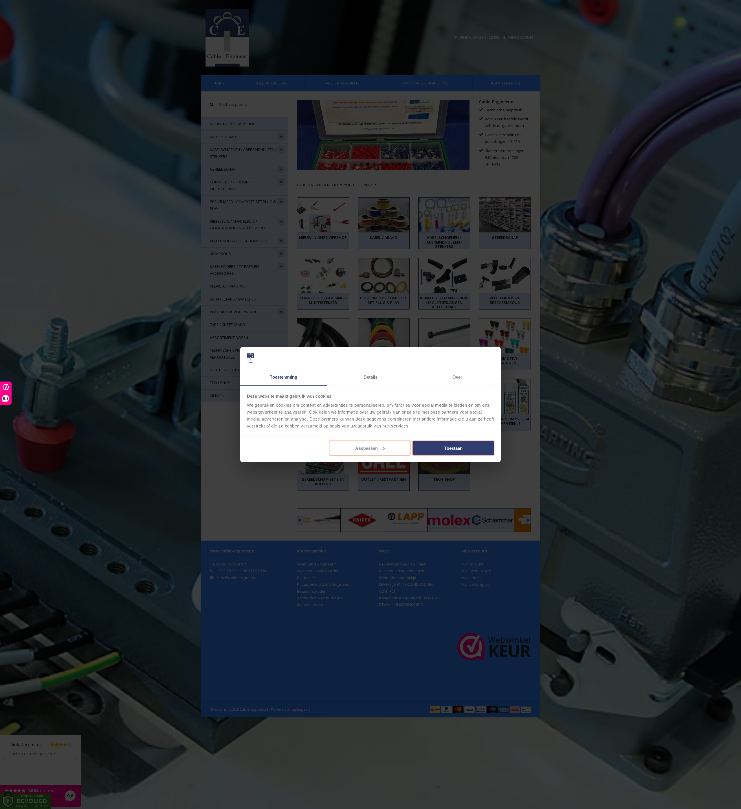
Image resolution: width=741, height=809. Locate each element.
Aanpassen (366, 447)
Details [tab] (371, 377)
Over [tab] (457, 377)
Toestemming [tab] (283, 377)
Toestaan (453, 447)
